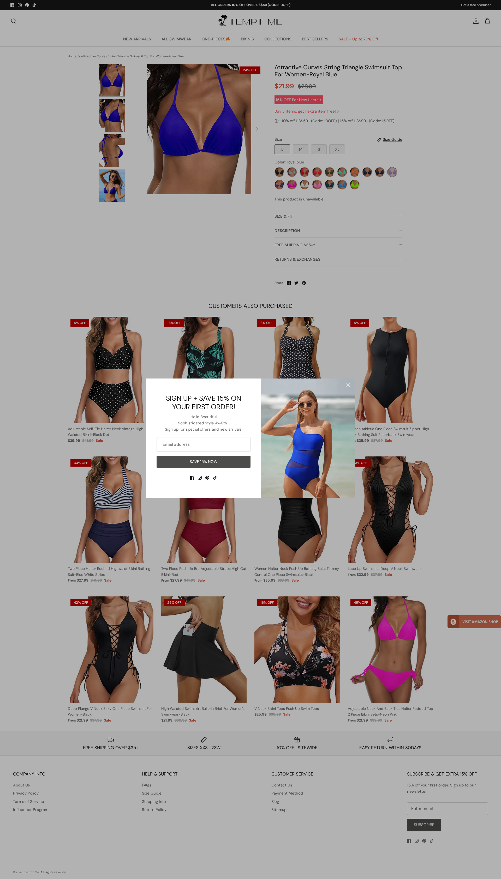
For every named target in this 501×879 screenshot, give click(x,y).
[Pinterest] (207, 478)
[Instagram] (200, 478)
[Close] (348, 385)
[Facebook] (192, 478)
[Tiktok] (215, 478)
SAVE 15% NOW (204, 461)
